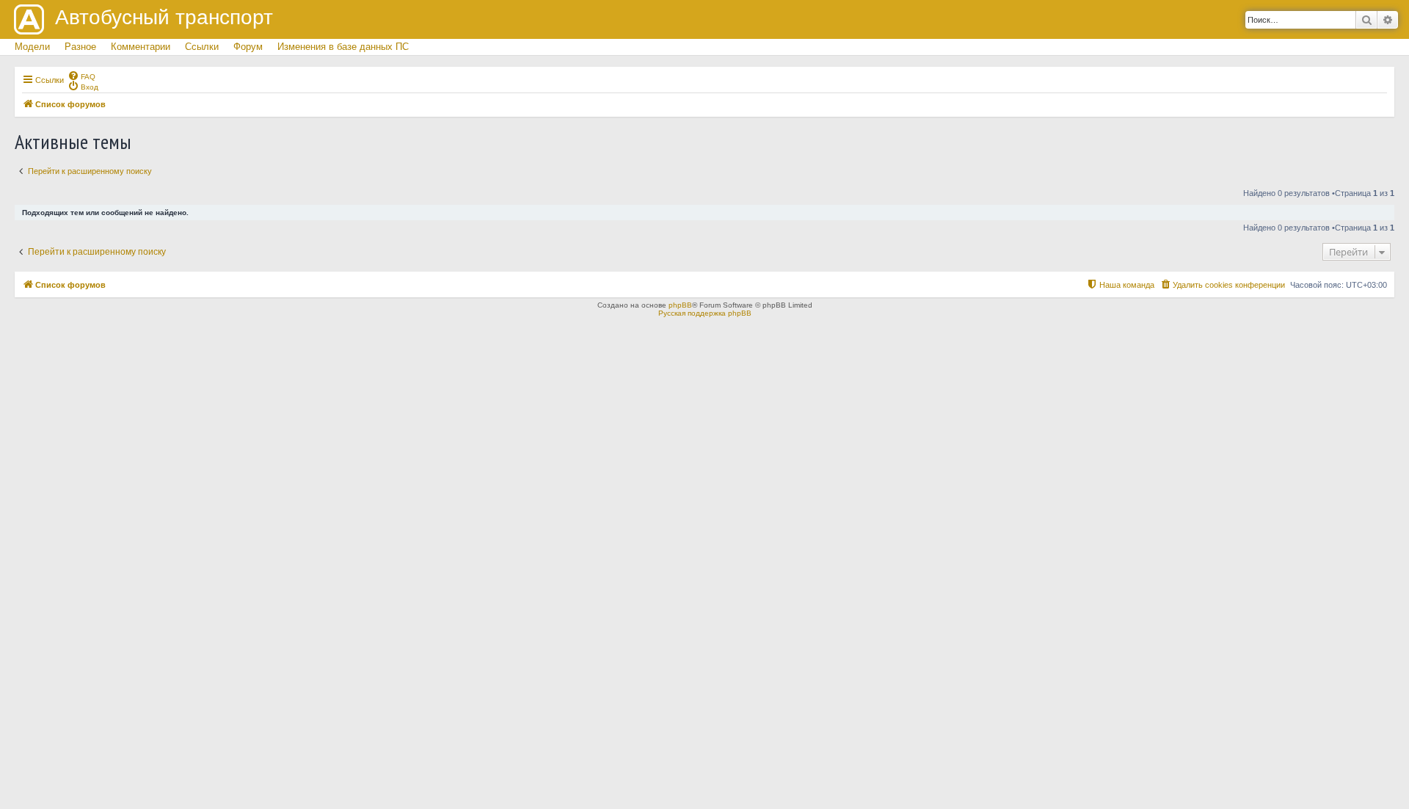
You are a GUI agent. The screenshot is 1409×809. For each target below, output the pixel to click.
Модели (32, 46)
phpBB (680, 305)
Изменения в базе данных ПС (343, 46)
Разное (80, 46)
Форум (248, 46)
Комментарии (140, 46)
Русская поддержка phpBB (704, 313)
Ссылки (202, 46)
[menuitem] (81, 75)
